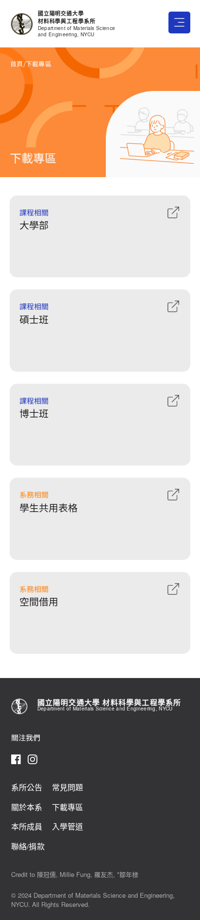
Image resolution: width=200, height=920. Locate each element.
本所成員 (27, 827)
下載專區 (67, 807)
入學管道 (67, 827)
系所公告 (27, 788)
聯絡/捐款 (28, 847)
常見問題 (67, 788)
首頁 (16, 63)
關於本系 (27, 807)
